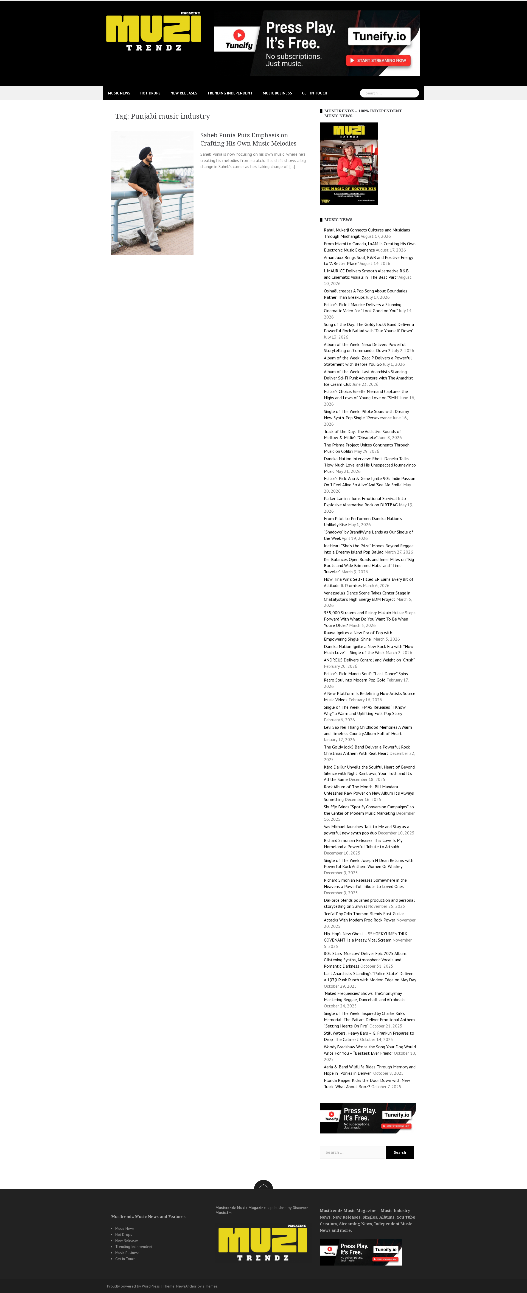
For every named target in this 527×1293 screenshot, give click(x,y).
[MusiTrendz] (154, 31)
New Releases (183, 93)
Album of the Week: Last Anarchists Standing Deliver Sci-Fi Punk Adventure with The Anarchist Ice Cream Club (368, 378)
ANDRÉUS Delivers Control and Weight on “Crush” (369, 660)
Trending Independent (230, 93)
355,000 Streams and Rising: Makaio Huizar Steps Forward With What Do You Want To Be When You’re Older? (370, 619)
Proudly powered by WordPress (133, 1286)
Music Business (277, 93)
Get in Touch (314, 93)
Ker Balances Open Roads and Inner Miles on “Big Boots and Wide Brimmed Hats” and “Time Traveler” (369, 566)
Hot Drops (150, 93)
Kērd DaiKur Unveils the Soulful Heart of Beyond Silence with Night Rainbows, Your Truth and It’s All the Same (369, 773)
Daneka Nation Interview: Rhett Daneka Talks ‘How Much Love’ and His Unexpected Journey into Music (370, 465)
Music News (119, 93)
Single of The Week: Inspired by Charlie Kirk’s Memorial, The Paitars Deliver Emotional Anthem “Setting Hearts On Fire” (369, 1019)
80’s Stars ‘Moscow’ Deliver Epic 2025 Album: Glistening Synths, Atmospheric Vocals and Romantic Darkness (365, 960)
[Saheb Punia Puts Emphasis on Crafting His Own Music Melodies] (152, 192)
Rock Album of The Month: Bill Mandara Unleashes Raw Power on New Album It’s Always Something (369, 793)
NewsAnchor (186, 1286)
